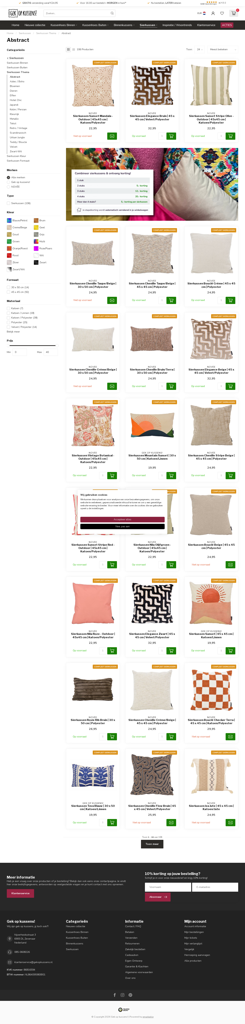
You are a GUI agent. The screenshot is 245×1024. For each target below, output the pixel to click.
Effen (13, 95)
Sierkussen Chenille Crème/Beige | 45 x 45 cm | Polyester (152, 721)
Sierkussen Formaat (18, 160)
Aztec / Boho (17, 81)
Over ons (130, 978)
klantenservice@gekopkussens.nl (33, 962)
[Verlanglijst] (222, 13)
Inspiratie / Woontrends (177, 25)
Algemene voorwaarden (139, 972)
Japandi (14, 105)
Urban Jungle (17, 137)
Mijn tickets (190, 938)
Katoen (17, 308)
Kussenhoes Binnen (63, 25)
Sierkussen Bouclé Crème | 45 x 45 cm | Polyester (211, 285)
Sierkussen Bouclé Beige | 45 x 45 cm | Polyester (211, 546)
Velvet (13, 146)
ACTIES (227, 25)
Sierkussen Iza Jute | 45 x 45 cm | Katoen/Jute (211, 807)
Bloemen (15, 86)
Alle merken (18, 177)
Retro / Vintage (18, 128)
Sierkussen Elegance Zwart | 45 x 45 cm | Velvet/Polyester (152, 635)
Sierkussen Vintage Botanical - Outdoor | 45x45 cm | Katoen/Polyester (93, 459)
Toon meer (152, 844)
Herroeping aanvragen (197, 955)
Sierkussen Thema (46, 33)
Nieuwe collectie (35, 25)
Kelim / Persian (18, 109)
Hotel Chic (16, 100)
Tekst (13, 123)
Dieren (13, 91)
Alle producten (192, 960)
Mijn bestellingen (194, 932)
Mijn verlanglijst (193, 943)
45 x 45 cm (20, 292)
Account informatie (195, 926)
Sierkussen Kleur (16, 156)
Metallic (14, 119)
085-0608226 (22, 952)
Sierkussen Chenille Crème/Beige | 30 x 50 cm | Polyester (93, 371)
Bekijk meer (13, 331)
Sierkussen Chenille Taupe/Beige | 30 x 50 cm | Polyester (93, 285)
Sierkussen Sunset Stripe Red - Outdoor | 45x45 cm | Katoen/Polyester (93, 548)
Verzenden (131, 938)
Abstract (66, 33)
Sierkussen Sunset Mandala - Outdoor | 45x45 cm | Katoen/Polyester (93, 119)
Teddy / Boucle (18, 142)
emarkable (148, 1016)
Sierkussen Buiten (17, 67)
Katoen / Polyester (24, 317)
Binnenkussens (123, 25)
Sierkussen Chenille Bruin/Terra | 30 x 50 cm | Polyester (152, 371)
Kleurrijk (14, 114)
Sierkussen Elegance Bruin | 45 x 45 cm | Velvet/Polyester (152, 117)
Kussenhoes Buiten (94, 25)
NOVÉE (15, 186)
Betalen (129, 932)
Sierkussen (147, 25)
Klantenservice (206, 25)
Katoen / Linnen (22, 313)
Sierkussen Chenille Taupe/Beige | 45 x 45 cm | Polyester (152, 285)
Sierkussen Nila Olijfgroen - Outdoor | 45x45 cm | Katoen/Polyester (152, 548)
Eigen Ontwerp (133, 960)
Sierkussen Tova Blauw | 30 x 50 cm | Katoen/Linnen (93, 807)
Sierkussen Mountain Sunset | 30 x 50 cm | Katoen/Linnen (152, 457)
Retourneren (132, 943)
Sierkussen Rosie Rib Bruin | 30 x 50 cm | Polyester (93, 721)
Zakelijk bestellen (135, 949)
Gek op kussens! (20, 182)
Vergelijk (189, 949)
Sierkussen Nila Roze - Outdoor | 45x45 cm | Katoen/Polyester (93, 635)
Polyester (19, 322)
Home (15, 25)
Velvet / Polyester (24, 327)
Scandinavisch (18, 133)
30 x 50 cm (20, 287)
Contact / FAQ (133, 926)
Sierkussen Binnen (17, 63)
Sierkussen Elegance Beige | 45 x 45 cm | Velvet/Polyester (211, 371)
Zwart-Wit (16, 151)
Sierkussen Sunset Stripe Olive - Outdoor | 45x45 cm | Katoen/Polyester (211, 119)
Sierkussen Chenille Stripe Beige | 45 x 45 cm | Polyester (211, 457)
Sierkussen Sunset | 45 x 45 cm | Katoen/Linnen (211, 635)
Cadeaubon (131, 955)
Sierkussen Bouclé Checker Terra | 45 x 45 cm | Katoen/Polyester (211, 721)
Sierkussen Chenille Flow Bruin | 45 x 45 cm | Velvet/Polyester (152, 807)
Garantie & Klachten (136, 966)
